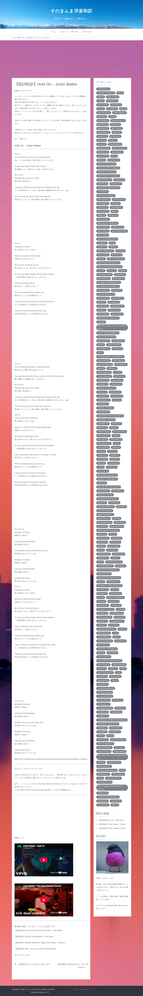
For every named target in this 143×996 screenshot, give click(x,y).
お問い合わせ (87, 32)
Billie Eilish (102, 136)
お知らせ (63, 32)
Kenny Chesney (120, 431)
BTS (114, 156)
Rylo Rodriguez (116, 613)
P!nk (100, 562)
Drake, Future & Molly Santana (108, 263)
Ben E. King (116, 128)
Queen (115, 589)
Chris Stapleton (103, 199)
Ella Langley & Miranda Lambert (109, 282)
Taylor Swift (103, 680)
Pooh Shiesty (113, 581)
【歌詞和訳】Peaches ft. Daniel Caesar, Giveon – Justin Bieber (39, 930)
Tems (114, 680)
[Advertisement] (71, 56)
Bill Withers (115, 136)
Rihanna (101, 601)
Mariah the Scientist (105, 495)
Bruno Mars (103, 152)
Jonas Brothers (103, 400)
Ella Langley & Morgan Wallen (108, 286)
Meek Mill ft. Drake (105, 510)
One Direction (118, 554)
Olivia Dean (112, 550)
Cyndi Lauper (103, 211)
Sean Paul (114, 625)
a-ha (120, 93)
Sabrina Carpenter (104, 617)
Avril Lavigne (103, 120)
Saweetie (102, 625)
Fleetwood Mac (117, 306)
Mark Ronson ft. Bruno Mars (107, 498)
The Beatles (102, 684)
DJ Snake (102, 247)
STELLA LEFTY (104, 656)
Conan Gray (102, 207)
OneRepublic (103, 558)
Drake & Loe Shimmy (116, 259)
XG (122, 770)
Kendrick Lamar (104, 431)
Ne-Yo (113, 534)
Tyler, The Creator (104, 747)
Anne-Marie (112, 109)
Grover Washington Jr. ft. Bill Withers (110, 356)
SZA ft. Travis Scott (105, 672)
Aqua (123, 109)
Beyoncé (116, 132)
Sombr (101, 653)
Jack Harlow (119, 376)
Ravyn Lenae (115, 593)
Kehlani (113, 427)
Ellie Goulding (103, 290)
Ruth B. (120, 609)
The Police (120, 708)
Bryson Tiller (103, 156)
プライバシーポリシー (82, 989)
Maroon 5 (102, 502)
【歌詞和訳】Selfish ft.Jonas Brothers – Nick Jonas (34, 936)
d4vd (114, 211)
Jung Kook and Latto (105, 408)
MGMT (116, 518)
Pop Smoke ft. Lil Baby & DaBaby (109, 585)
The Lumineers (103, 704)
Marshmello (114, 502)
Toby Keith (102, 728)
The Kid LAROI (103, 700)
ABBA (101, 97)
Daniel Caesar (103, 219)
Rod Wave (116, 605)
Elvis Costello (103, 298)
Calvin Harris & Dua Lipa (106, 164)
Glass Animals (103, 341)
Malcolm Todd (103, 491)
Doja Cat (120, 251)
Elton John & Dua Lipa (106, 294)
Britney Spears (103, 148)
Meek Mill (121, 506)
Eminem (101, 302)
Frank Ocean (103, 314)
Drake (101, 259)
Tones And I (115, 732)
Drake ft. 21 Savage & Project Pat (109, 266)
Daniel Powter (103, 227)
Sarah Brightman (117, 621)
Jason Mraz (102, 384)
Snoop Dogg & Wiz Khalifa (107, 649)
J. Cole (117, 372)
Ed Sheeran (120, 274)
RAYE (101, 597)
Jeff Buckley (116, 384)
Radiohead (102, 593)
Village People (119, 751)
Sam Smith (119, 617)
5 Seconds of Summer (106, 93)
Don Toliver (116, 255)
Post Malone (103, 589)
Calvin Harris (114, 160)
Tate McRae (115, 676)
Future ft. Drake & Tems (106, 337)
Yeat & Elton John (104, 782)
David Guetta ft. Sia (119, 231)
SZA (123, 668)
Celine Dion (102, 184)
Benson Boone (103, 132)
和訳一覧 (74, 32)
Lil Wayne (115, 455)
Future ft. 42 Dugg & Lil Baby (108, 333)
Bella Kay (115, 124)
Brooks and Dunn (119, 148)
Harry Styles (121, 364)
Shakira (122, 629)
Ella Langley (118, 278)
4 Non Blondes (103, 89)
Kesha (116, 435)
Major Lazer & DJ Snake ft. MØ (108, 487)
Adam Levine (113, 97)
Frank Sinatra (117, 314)
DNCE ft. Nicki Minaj (105, 251)
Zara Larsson (103, 805)
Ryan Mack (102, 613)
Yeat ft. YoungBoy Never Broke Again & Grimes (110, 787)
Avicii (112, 116)
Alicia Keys (116, 105)
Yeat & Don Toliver (113, 778)
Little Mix (115, 459)
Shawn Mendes (103, 633)
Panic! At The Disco (114, 562)
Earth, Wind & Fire (104, 274)
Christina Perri (118, 199)
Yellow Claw (102, 793)
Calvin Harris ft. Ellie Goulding (108, 168)
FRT (48, 992)
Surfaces (101, 668)
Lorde (100, 467)
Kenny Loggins (103, 435)
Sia (115, 633)
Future (101, 322)
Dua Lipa (111, 270)
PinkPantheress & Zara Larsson (109, 577)
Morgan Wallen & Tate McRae (108, 530)
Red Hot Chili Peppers (115, 597)
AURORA (102, 116)
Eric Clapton (114, 302)
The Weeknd (103, 716)
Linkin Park (102, 459)
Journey (116, 400)
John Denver (115, 392)
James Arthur (103, 380)
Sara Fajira (102, 621)
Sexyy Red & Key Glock (106, 629)
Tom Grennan (115, 728)
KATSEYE (116, 423)
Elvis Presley (117, 298)
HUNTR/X (112, 368)
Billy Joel (102, 140)
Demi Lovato (103, 235)
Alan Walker (112, 101)
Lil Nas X (112, 451)
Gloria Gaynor (118, 341)
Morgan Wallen (117, 526)
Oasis (100, 550)
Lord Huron (111, 467)
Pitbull (101, 581)
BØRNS (101, 160)
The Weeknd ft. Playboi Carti (108, 724)
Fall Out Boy (103, 306)
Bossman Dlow (115, 144)
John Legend (103, 396)
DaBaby (101, 215)
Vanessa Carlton (104, 751)
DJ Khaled (102, 243)
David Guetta (103, 231)
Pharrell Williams (104, 574)
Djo (112, 243)
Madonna (102, 483)
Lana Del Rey (116, 439)
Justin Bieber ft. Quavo (106, 420)
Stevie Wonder (103, 664)
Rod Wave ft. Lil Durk (105, 609)
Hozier (101, 368)
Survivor (113, 668)
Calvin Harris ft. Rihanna (106, 172)
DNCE (113, 247)
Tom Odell (102, 732)
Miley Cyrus (119, 522)
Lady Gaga (102, 439)
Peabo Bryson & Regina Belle (108, 570)
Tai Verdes (102, 676)
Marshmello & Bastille (105, 506)
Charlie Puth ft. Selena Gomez (108, 188)
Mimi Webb (102, 526)
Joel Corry (102, 392)
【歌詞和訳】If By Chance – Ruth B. (112, 824)
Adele (100, 101)
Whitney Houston (104, 766)
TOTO (101, 735)
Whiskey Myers (114, 762)
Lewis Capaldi (103, 447)
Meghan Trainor (104, 518)
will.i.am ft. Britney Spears (107, 770)
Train (110, 735)
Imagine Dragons (104, 372)
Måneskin (102, 534)
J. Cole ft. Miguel (104, 376)
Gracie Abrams (103, 348)
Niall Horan (116, 538)
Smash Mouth (103, 645)
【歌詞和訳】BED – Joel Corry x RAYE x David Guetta (35, 949)
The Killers (117, 700)
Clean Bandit (103, 203)
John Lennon (117, 396)
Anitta (101, 109)
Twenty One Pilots (118, 739)
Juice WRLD (103, 404)
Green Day (117, 348)
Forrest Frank (114, 310)
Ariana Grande (119, 112)
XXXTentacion (103, 774)
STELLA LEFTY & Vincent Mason (109, 660)
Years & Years (118, 774)
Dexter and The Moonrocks (107, 239)
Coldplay (115, 203)
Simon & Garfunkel (105, 641)
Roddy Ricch (103, 605)
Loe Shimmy (113, 463)
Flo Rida (101, 310)
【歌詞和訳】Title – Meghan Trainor (112, 828)
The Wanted (116, 712)
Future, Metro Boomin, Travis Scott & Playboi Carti (112, 327)
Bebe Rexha (102, 124)
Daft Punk (113, 215)
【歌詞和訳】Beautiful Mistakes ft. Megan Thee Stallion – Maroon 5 (40, 943)
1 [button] (46, 166)
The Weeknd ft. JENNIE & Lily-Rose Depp (112, 720)
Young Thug (102, 801)
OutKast (115, 558)
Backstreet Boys (118, 120)
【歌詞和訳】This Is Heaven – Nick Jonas (34, 964)
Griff (100, 352)
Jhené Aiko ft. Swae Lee (106, 388)
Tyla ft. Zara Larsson (105, 743)
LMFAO (101, 463)
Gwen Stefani (118, 360)
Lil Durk (101, 451)
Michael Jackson (104, 522)
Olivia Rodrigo (103, 554)
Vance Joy (119, 747)
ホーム (53, 32)
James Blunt (117, 380)
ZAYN (115, 805)
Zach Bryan (115, 801)
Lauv (116, 443)
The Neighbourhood (105, 708)
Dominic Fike (103, 255)
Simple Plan (120, 641)
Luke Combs (103, 471)
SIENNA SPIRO (104, 637)
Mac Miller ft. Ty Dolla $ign (107, 479)
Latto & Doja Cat (104, 443)
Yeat (100, 778)
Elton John (116, 290)
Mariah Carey (118, 491)
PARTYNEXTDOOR (105, 566)
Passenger (120, 566)
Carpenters (119, 180)
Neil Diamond (103, 538)
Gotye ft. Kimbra (114, 344)
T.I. (118, 672)
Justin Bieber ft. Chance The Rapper (110, 416)
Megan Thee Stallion (105, 514)
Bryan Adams (117, 152)
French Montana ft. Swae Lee (108, 318)
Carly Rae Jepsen (104, 180)
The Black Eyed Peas (105, 688)
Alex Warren (102, 105)
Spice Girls (112, 653)
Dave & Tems (117, 227)
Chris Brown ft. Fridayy (106, 195)
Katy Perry (102, 427)
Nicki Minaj (102, 542)
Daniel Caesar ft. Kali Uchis (107, 223)
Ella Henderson (103, 278)
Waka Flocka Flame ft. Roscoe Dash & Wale (112, 757)
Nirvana (101, 546)
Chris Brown (102, 191)
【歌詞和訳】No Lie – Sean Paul (111, 820)
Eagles (122, 270)
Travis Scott (103, 739)
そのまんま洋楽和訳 (71, 10)
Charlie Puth (116, 184)
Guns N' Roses (103, 360)
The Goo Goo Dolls (105, 696)
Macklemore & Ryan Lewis (107, 475)
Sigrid (116, 637)
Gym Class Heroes (105, 364)
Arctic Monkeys (104, 112)
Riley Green (113, 601)
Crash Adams (116, 207)
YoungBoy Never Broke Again (108, 797)
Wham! (101, 762)
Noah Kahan (114, 546)
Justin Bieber (25, 955)
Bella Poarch (103, 128)
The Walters (102, 712)
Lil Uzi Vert (102, 455)
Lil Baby (116, 447)
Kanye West (103, 423)
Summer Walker (119, 664)
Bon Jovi (101, 144)
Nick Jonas (115, 542)
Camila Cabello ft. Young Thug (108, 176)
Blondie (113, 140)
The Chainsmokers (104, 692)
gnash (101, 344)
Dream (101, 270)
